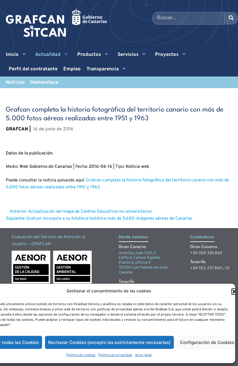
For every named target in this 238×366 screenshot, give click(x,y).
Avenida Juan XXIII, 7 (137, 253)
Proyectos (166, 55)
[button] (234, 291)
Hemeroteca (44, 82)
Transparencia (102, 69)
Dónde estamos (133, 237)
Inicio (12, 55)
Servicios (128, 55)
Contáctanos (202, 237)
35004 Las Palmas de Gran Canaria (143, 270)
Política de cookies (80, 355)
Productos (89, 55)
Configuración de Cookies (207, 342)
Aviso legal (143, 355)
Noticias (15, 82)
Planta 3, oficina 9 (135, 262)
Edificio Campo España (139, 257)
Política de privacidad (115, 355)
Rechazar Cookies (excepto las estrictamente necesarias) (109, 342)
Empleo (72, 69)
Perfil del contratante (33, 69)
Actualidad (48, 55)
